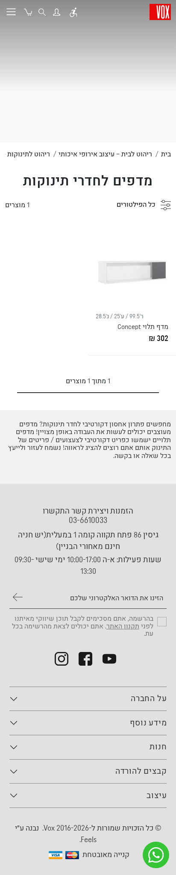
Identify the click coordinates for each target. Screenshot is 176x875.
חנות (158, 747)
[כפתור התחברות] (56, 12)
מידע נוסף (148, 723)
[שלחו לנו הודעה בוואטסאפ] (156, 855)
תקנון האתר (122, 626)
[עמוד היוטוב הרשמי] (109, 659)
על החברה (149, 699)
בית (166, 154)
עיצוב (157, 796)
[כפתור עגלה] (28, 12)
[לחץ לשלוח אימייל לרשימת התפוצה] (17, 597)
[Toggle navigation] (11, 12)
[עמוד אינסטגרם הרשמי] (61, 659)
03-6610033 (88, 520)
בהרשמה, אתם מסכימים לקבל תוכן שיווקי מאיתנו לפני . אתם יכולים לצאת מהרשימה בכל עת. (82, 626)
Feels (89, 839)
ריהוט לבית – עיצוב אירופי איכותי (105, 154)
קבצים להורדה (141, 771)
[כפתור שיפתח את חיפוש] (42, 12)
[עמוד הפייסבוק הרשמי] (85, 659)
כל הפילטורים (137, 204)
